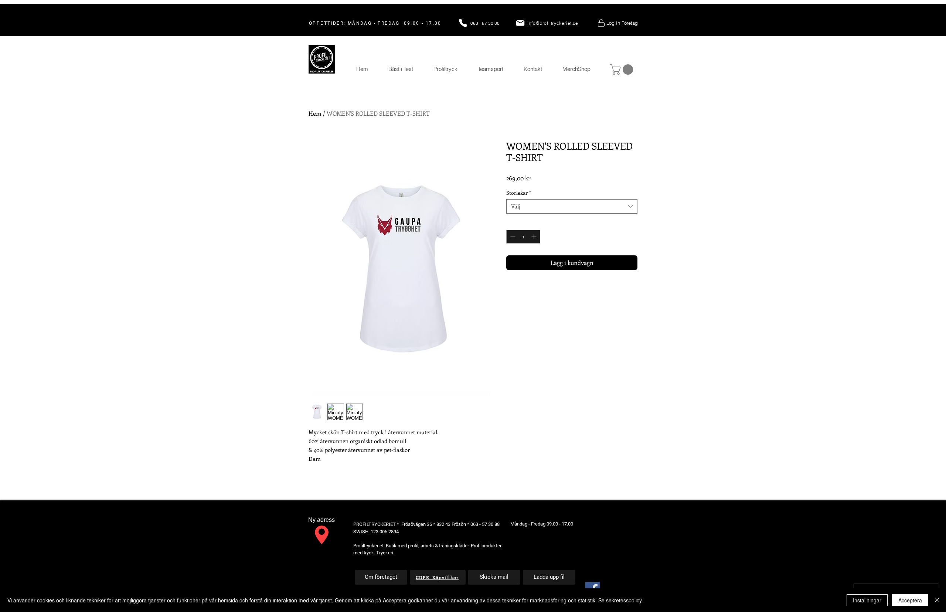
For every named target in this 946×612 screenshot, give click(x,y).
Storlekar (518, 192)
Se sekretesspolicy (620, 600)
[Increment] (534, 236)
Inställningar (867, 600)
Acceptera (910, 600)
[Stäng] (937, 600)
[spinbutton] (523, 236)
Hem (315, 113)
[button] (623, 69)
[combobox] (571, 206)
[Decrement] (512, 236)
